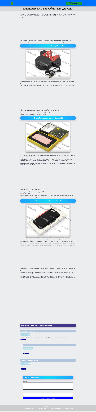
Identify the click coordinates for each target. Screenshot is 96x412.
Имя (24, 392)
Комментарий (26, 381)
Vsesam (73, 3)
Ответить (23, 339)
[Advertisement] (48, 29)
